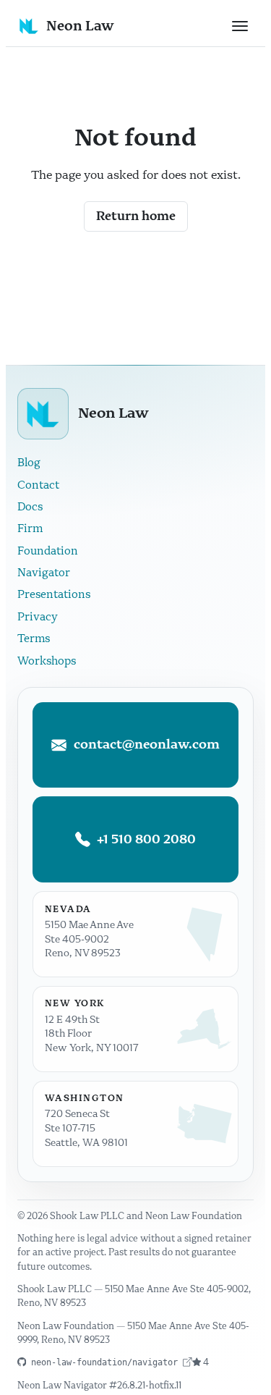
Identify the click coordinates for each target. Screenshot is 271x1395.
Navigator (43, 572)
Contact (38, 485)
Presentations (53, 594)
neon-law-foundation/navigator (104, 1362)
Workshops (46, 660)
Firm (30, 528)
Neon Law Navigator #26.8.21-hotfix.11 (99, 1385)
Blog (28, 462)
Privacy (37, 616)
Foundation (47, 550)
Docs (30, 506)
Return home (136, 216)
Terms (33, 638)
